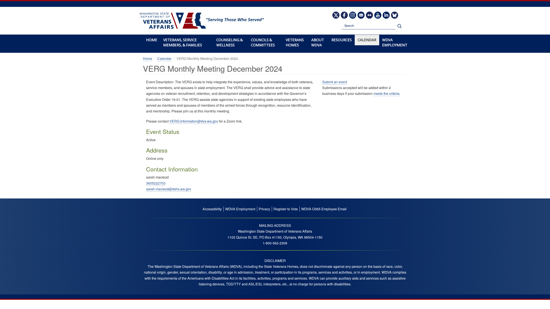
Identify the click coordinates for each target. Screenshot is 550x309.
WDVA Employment (394, 42)
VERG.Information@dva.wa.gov (194, 121)
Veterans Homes (295, 42)
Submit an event (334, 81)
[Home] (202, 21)
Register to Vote (285, 208)
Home (151, 39)
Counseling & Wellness (229, 42)
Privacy (264, 208)
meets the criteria (386, 93)
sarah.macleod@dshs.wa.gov (168, 188)
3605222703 (155, 183)
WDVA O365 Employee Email (324, 208)
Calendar (367, 39)
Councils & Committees (263, 42)
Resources (342, 39)
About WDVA (317, 42)
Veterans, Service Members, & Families (182, 42)
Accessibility (212, 208)
